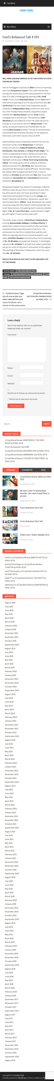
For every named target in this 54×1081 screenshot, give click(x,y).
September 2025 (12, 644)
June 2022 (9, 793)
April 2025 (9, 663)
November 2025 (11, 637)
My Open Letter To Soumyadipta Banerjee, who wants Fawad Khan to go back (34, 493)
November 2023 (11, 728)
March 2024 (10, 713)
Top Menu (11, 3)
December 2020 (11, 862)
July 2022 (9, 789)
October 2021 (10, 824)
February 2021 (11, 854)
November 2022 (11, 774)
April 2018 (9, 984)
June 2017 (9, 1022)
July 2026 (9, 606)
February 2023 (11, 763)
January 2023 (10, 766)
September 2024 (12, 690)
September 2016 (12, 1056)
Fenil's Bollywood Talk (26, 271)
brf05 (7, 557)
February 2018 (11, 991)
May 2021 (9, 843)
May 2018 (9, 980)
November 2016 (11, 1049)
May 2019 (9, 934)
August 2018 (10, 969)
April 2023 (9, 755)
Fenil (25, 41)
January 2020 (10, 904)
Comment (13, 334)
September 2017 (12, 1010)
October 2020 (10, 869)
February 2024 (11, 717)
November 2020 (11, 866)
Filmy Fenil (20, 1075)
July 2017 (9, 1018)
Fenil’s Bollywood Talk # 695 (31, 508)
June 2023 (9, 747)
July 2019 (9, 927)
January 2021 (10, 858)
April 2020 (9, 892)
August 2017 (10, 1014)
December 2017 (11, 999)
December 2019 (11, 908)
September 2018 (12, 965)
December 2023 (11, 724)
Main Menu (11, 26)
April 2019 (9, 938)
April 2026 (9, 618)
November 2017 (11, 1003)
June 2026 (9, 610)
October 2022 (10, 778)
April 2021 (9, 846)
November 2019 (11, 911)
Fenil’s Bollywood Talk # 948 (17, 447)
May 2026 (9, 614)
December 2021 (11, 816)
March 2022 (10, 805)
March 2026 (10, 621)
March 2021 (10, 850)
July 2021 (9, 835)
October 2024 (10, 686)
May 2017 (9, 1026)
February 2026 (11, 625)
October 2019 (10, 915)
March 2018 (10, 988)
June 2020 (9, 885)
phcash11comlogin (13, 564)
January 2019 (10, 949)
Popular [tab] (10, 470)
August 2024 (10, 694)
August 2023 (10, 740)
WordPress (22, 1078)
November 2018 (11, 957)
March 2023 (10, 759)
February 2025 (11, 671)
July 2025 (9, 652)
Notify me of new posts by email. (24, 399)
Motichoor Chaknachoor (20, 277)
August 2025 (10, 648)
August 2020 (10, 877)
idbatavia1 (9, 584)
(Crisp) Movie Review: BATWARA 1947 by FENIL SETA (27, 451)
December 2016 (11, 1045)
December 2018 (11, 953)
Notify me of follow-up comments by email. (26, 393)
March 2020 (10, 896)
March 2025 (10, 667)
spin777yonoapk (12, 571)
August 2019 (10, 923)
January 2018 (10, 995)
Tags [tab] (43, 470)
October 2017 (10, 1007)
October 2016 (10, 1052)
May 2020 (9, 888)
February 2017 (11, 1037)
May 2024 (9, 705)
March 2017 (10, 1033)
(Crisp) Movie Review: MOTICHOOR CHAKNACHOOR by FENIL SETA (39, 296)
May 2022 (9, 797)
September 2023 (12, 736)
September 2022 (12, 782)
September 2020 (12, 873)
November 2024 (11, 683)
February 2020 (11, 900)
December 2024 (11, 679)
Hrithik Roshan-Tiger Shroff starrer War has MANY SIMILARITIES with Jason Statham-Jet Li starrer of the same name (14, 299)
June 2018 (9, 976)
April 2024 (9, 709)
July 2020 (9, 881)
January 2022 (10, 812)
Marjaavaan (37, 274)
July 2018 (9, 972)
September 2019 (12, 919)
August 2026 (10, 602)
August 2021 (10, 831)
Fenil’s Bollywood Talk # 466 (31, 521)
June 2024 (9, 702)
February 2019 (11, 946)
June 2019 (9, 930)
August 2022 (10, 785)
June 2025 (9, 656)
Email (11, 375)
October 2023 (10, 732)
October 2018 (10, 961)
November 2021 (11, 820)
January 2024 (10, 721)
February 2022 (11, 808)
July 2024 (9, 698)
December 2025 (11, 633)
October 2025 (10, 641)
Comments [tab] (27, 470)
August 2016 (10, 1060)
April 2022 (9, 801)
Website (11, 383)
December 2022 (11, 770)
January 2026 (10, 629)
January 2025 (10, 675)
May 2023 (9, 751)
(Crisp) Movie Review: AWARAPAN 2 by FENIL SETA (26, 454)
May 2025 (9, 660)
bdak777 (8, 578)
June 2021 (9, 839)
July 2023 (9, 744)
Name (11, 368)
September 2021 (12, 827)
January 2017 (10, 1041)
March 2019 (10, 942)
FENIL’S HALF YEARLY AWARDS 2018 (34, 535)
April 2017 (9, 1030)
